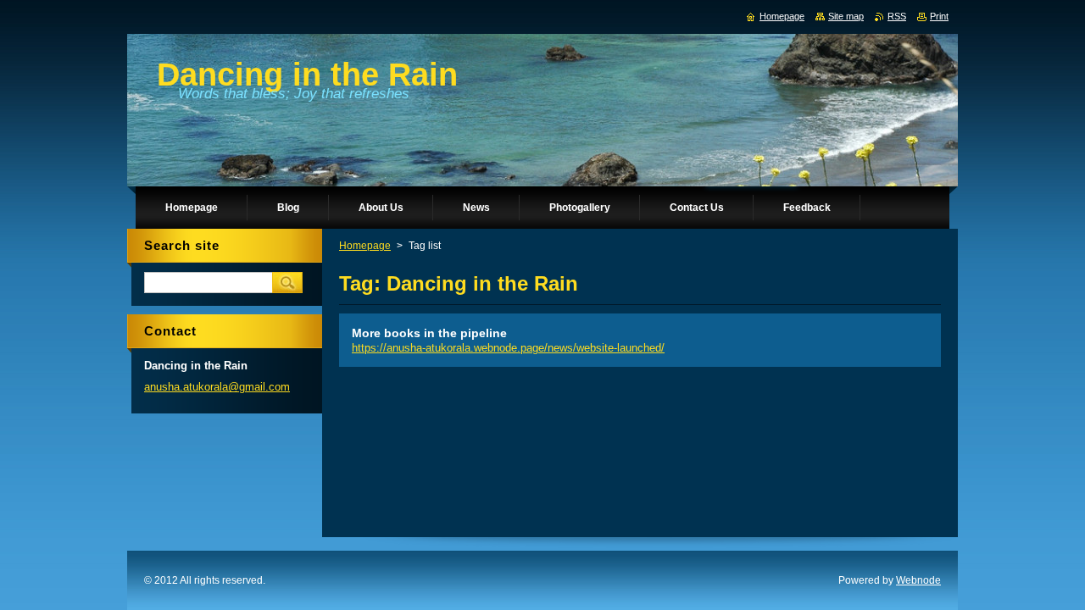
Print (939, 16)
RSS (896, 16)
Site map (846, 16)
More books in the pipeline (429, 333)
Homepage (365, 246)
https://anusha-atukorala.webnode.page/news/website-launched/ (508, 347)
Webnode (918, 580)
